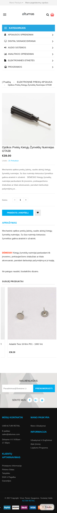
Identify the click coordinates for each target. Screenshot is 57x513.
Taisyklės (6, 473)
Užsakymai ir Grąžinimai (41, 440)
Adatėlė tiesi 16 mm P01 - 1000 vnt (20, 344)
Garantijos (6, 481)
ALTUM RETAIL (28, 501)
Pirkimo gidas (8, 469)
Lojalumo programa (39, 448)
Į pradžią (6, 82)
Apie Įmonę (36, 444)
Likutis (4, 161)
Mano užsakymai (38, 426)
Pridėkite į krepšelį (17, 213)
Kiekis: (5, 200)
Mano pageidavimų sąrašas (36, 3)
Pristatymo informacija (12, 466)
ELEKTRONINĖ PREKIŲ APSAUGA (34, 82)
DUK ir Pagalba (9, 477)
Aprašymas (9, 223)
